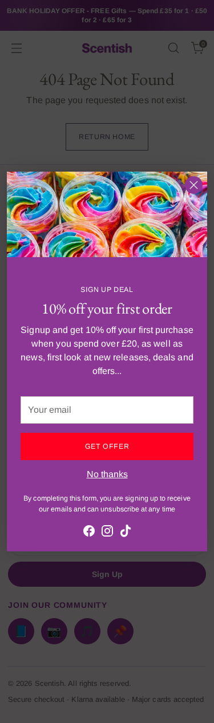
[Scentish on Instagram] (107, 533)
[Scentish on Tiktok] (125, 533)
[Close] (194, 185)
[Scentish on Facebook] (89, 533)
